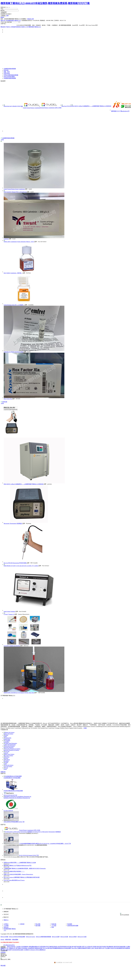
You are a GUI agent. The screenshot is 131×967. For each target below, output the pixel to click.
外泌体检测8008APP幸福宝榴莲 (12, 777)
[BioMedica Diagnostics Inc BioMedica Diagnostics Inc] (17, 796)
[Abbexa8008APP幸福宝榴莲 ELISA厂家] (11, 820)
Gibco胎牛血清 (49, 948)
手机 (2, 9)
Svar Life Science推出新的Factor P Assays (14, 880)
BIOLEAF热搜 (4, 936)
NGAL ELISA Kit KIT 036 (10, 795)
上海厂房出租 (94, 948)
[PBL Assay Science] (9, 754)
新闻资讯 (18, 26)
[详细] (85, 728)
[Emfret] (6, 735)
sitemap (2, 939)
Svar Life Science (8, 766)
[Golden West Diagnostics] (10, 743)
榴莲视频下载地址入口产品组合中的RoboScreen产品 (17, 865)
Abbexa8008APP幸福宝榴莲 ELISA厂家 (14, 821)
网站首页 (3, 26)
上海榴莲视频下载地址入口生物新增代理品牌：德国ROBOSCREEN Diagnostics (25, 868)
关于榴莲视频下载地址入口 (33, 26)
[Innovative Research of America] (12, 748)
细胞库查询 (8, 939)
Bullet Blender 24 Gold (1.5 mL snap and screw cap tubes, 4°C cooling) (21, 565)
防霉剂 (89, 948)
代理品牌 (13, 26)
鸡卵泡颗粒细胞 (33, 946)
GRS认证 (32, 949)
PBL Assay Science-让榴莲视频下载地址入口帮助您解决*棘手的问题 (21, 877)
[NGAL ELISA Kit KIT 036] (9, 794)
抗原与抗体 (7, 73)
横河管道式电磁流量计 (120, 946)
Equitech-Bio (7, 739)
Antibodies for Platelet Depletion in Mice (14, 351)
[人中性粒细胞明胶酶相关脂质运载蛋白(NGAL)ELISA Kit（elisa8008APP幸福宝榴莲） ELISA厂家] (11, 843)
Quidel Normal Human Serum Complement (14, 189)
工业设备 (18, 946)
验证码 (2, 10)
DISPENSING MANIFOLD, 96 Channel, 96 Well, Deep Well (19, 692)
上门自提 (53, 925)
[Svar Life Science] (8, 765)
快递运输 (53, 924)
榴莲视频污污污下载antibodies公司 (120, 111)
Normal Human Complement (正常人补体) (50, 107)
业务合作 (6, 927)
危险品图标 (15, 939)
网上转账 (37, 924)
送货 (52, 927)
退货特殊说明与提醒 (72, 925)
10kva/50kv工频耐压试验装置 (79, 948)
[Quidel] (6, 762)
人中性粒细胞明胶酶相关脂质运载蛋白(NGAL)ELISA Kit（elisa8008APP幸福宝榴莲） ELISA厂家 (45, 843)
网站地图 (3, 965)
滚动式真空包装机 (101, 946)
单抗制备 (24, 948)
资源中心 (23, 26)
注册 (7, 15)
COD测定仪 (26, 949)
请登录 (29, 19)
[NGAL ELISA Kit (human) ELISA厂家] (11, 855)
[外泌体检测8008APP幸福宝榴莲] (13, 776)
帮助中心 (6, 920)
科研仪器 (6, 70)
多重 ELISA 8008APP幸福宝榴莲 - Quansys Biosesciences (18, 874)
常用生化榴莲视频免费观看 (11, 75)
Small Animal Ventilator (9, 611)
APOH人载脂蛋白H (40, 949)
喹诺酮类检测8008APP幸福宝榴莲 (62, 948)
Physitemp (6, 761)
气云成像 (107, 948)
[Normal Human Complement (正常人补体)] (11, 830)
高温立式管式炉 (11, 946)
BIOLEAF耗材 (73, 936)
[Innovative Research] (9, 746)
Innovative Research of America (11, 750)
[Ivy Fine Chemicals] (11, 809)
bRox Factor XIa (8, 398)
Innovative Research (8, 747)
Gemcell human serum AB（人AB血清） (14, 304)
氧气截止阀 (70, 946)
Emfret (5, 736)
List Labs (6, 752)
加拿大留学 (9, 949)
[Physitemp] (7, 759)
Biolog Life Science (8, 733)
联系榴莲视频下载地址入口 (13, 20)
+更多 (2, 139)
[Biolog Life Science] (9, 732)
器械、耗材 (7, 71)
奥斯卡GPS (101, 948)
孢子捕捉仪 (19, 948)
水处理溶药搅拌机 (62, 946)
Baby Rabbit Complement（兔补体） (13, 273)
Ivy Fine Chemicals (8, 810)
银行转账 (37, 925)
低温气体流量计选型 (79, 946)
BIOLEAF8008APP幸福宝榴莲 (17, 936)
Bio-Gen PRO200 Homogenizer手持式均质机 (15, 563)
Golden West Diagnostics (10, 744)
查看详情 (3, 771)
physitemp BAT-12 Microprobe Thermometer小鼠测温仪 (47, 831)
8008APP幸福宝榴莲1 (9, 76)
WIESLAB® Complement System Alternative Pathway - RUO (19, 241)
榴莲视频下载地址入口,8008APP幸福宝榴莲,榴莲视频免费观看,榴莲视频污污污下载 (45, 3)
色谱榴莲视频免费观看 (10, 78)
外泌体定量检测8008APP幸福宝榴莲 (13, 790)
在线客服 (3, 952)
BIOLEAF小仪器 (82, 936)
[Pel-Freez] (6, 757)
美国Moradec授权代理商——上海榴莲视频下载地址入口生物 (20, 862)
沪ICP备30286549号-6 (9, 945)
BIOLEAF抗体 (64, 936)
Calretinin (6, 238)
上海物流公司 (11, 948)
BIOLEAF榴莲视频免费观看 (43, 936)
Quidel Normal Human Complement (31, 107)
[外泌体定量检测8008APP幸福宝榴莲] (11, 789)
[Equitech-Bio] (7, 737)
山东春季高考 (31, 948)
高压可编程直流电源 (51, 946)
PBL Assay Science (8, 755)
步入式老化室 (88, 946)
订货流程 (22, 924)
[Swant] (6, 767)
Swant (5, 769)
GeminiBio (6, 742)
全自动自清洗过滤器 (17, 949)
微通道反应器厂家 (40, 948)
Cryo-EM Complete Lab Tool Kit (12, 645)
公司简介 (6, 924)
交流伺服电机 (24, 946)
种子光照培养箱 (41, 946)
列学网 (94, 946)
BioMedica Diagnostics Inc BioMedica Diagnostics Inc (17, 797)
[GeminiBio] (7, 740)
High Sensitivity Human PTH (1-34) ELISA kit (15, 191)
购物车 (2, 17)
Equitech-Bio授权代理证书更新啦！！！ (14, 871)
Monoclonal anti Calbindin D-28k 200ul (13, 106)
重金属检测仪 (110, 946)
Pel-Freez (6, 758)
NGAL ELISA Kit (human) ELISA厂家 (29, 855)
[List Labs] (6, 751)
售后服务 (69, 924)
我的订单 (3, 20)
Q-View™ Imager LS (9, 614)
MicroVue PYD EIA (66, 106)
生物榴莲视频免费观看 (10, 68)
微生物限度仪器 (120, 948)
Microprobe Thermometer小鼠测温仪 (13, 523)
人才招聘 (6, 925)
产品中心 (8, 26)
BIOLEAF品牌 (56, 936)
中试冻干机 (113, 948)
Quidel (5, 763)
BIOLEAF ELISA (30, 936)
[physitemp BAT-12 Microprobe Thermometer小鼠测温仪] (18, 831)
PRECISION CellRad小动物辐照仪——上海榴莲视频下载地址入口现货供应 (91, 106)
